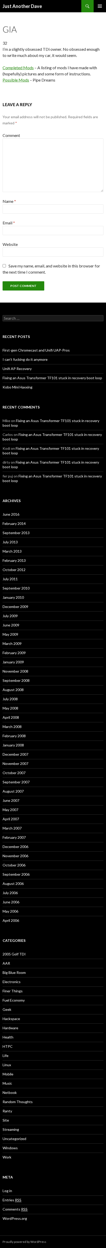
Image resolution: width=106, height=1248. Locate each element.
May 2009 (10, 634)
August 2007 (13, 791)
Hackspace (11, 1018)
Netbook (10, 1092)
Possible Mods (16, 79)
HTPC (8, 1046)
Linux (7, 1065)
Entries (12, 1200)
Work (7, 1157)
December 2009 (15, 606)
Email (9, 222)
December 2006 (15, 846)
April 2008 (11, 717)
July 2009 (10, 616)
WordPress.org (15, 1218)
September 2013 (16, 533)
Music (7, 1083)
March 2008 (12, 726)
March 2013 (12, 551)
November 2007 (15, 763)
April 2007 (11, 819)
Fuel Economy (14, 1000)
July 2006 (10, 893)
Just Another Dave (22, 6)
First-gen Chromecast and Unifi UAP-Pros (36, 350)
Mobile (8, 1074)
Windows (10, 1148)
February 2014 (14, 523)
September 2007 (16, 782)
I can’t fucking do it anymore (25, 359)
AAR (6, 963)
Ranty (7, 1111)
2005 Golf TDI (14, 954)
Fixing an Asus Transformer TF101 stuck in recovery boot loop (52, 378)
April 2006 (11, 920)
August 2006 (13, 883)
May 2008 (10, 708)
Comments (15, 1209)
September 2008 (16, 680)
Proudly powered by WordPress (24, 1242)
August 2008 (13, 689)
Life (5, 1055)
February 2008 (14, 736)
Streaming (11, 1129)
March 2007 (12, 828)
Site (6, 1120)
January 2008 (13, 745)
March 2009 (12, 643)
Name (9, 201)
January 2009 (13, 662)
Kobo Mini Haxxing (17, 387)
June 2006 (11, 902)
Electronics (12, 982)
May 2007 (10, 809)
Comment (11, 135)
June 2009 (11, 625)
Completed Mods (18, 67)
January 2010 (13, 597)
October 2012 (14, 569)
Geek (7, 1009)
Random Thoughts (18, 1102)
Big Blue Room (14, 972)
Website (10, 244)
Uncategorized (14, 1138)
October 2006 (14, 865)
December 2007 (15, 754)
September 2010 (16, 588)
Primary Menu (100, 6)
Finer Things (13, 991)
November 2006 (15, 856)
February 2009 (14, 653)
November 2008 (15, 671)
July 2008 (10, 699)
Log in (7, 1191)
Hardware (10, 1028)
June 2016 (11, 514)
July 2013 (10, 542)
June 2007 (11, 800)
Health (8, 1037)
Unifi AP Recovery (17, 368)
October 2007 (14, 773)
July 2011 (10, 579)
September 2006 (16, 874)
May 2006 (10, 911)
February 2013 (14, 560)
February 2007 (14, 837)
